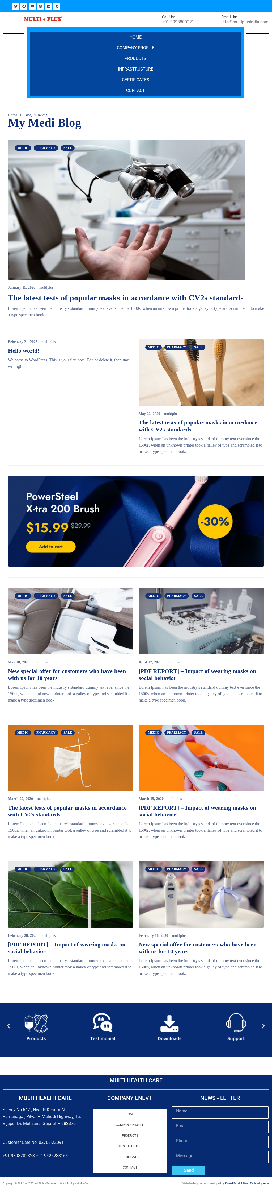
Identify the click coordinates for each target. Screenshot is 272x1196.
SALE (67, 148)
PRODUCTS (135, 58)
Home (136, 37)
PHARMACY (46, 148)
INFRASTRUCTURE (135, 69)
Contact (135, 90)
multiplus (46, 288)
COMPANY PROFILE (135, 47)
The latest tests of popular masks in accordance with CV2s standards (126, 297)
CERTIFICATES (135, 79)
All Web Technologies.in (255, 1183)
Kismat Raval (232, 1183)
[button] (8, 1026)
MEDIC (22, 148)
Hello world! (23, 350)
